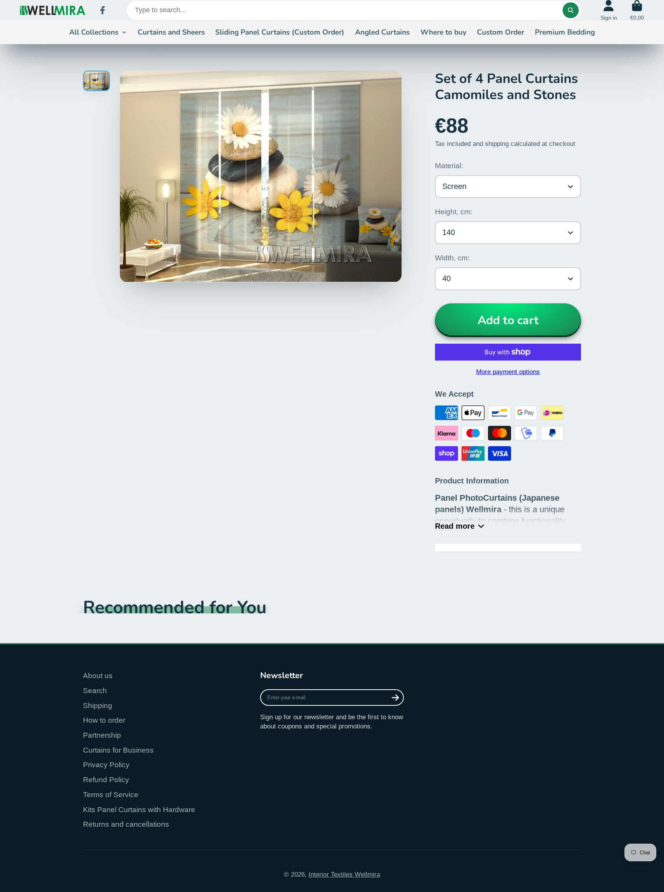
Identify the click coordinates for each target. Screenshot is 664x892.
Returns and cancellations (126, 824)
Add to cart (508, 320)
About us (98, 676)
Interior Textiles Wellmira (344, 874)
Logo (52, 10)
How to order (104, 720)
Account (609, 10)
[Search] (570, 10)
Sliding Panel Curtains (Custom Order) (279, 32)
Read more (455, 526)
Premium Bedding (565, 32)
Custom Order (500, 32)
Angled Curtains (382, 32)
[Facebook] (102, 10)
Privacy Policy (106, 765)
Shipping (97, 706)
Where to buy (443, 32)
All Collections (93, 32)
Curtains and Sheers (171, 32)
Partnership (102, 735)
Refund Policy (106, 780)
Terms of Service (110, 795)
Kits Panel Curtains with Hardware (139, 810)
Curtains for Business (118, 750)
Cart (637, 10)
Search (95, 691)
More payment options (508, 372)
